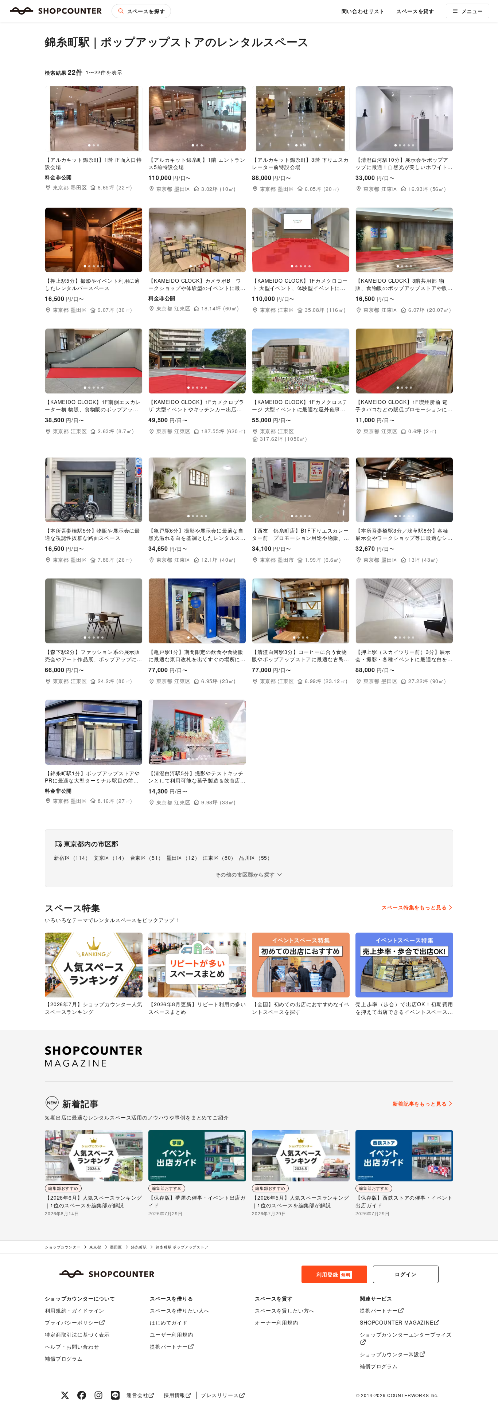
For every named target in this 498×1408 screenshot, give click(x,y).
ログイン (405, 1274)
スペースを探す (146, 11)
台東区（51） (147, 857)
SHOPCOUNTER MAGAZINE (396, 1322)
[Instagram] (98, 1395)
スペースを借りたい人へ (179, 1310)
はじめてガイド (169, 1322)
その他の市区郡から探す (245, 874)
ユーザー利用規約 (171, 1334)
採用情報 (174, 1395)
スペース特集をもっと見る (414, 907)
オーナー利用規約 (276, 1322)
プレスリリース (220, 1395)
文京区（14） (110, 857)
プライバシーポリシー (72, 1322)
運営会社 (137, 1395)
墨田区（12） (183, 857)
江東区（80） (219, 857)
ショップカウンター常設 (389, 1354)
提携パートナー (169, 1346)
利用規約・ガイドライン (74, 1310)
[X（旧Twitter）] (64, 1395)
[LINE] (115, 1395)
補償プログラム (64, 1358)
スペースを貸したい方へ (284, 1310)
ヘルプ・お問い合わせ (72, 1346)
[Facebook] (81, 1395)
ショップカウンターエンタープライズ (406, 1334)
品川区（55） (256, 857)
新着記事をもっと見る (420, 1103)
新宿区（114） (72, 857)
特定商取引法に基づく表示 (77, 1334)
